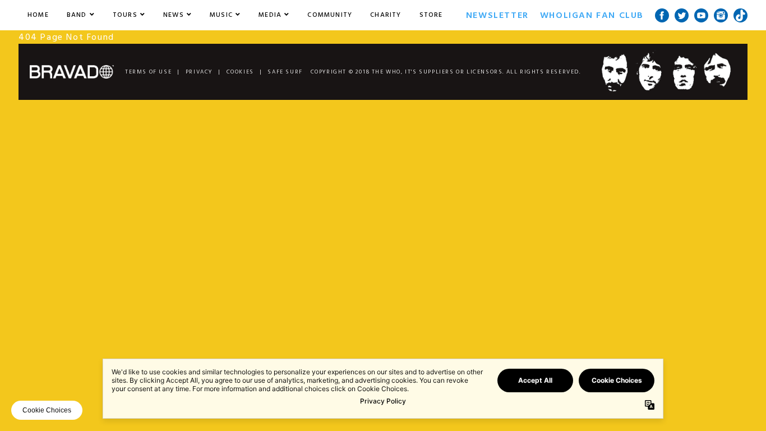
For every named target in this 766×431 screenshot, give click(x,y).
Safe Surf (284, 72)
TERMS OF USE (148, 72)
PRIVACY (199, 72)
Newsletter (497, 15)
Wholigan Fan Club (592, 15)
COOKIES (240, 72)
